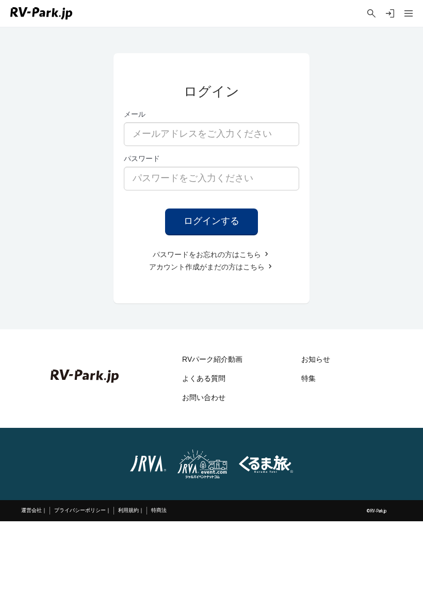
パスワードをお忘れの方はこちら (208, 255)
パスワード (142, 158)
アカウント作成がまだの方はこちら (208, 267)
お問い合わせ (203, 398)
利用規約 (128, 510)
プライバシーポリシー (80, 510)
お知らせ (315, 359)
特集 (308, 378)
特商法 (159, 510)
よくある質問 (203, 378)
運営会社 (31, 510)
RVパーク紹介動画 (212, 359)
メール (134, 114)
